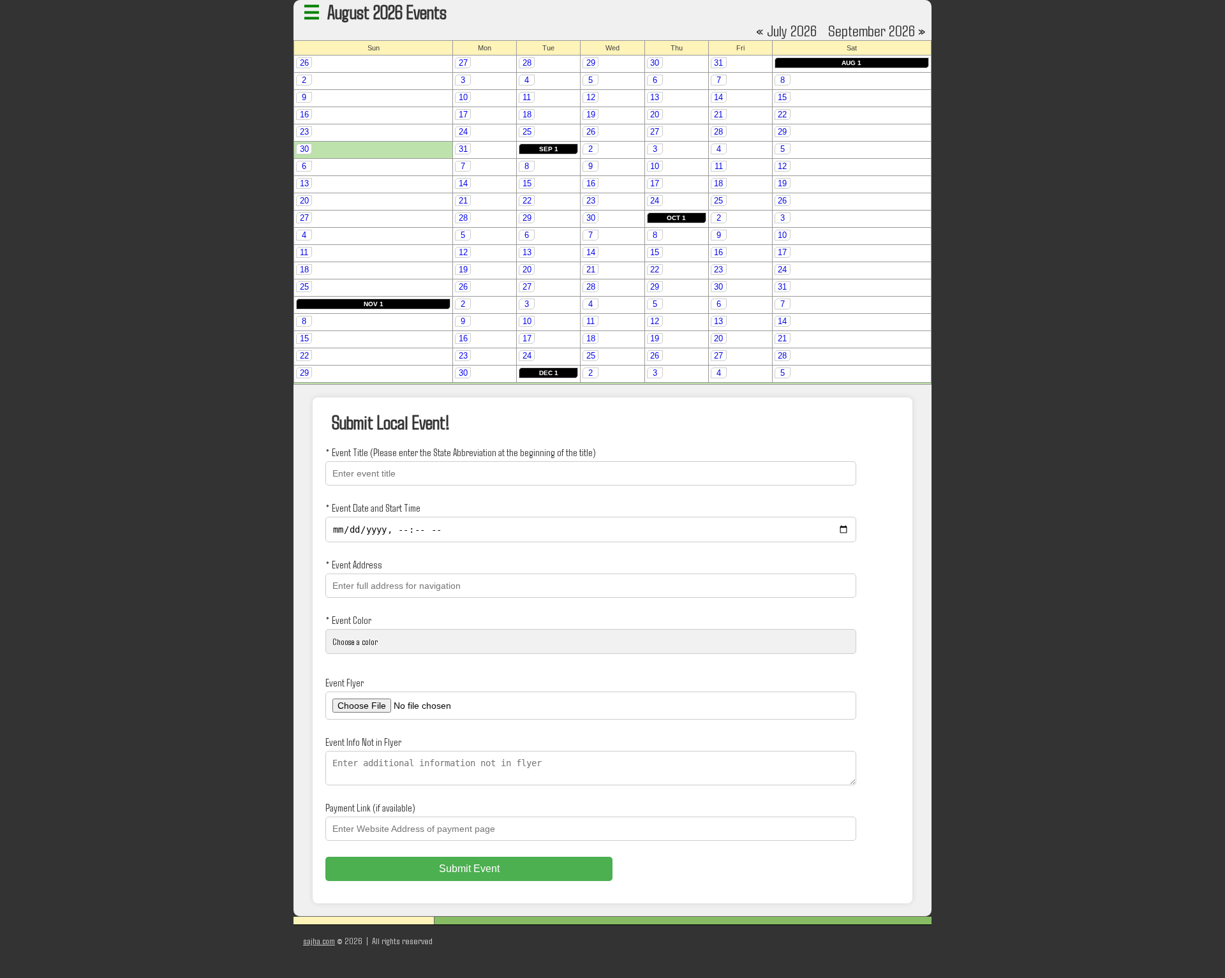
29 (590, 63)
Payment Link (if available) (370, 807)
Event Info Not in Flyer (363, 742)
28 (527, 63)
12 (590, 97)
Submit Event (469, 868)
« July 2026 (786, 30)
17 (463, 114)
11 (527, 97)
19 (590, 114)
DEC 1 (548, 372)
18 (527, 114)
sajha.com (319, 940)
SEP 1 (548, 148)
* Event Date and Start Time (372, 507)
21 (718, 114)
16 (304, 114)
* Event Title (460, 452)
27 (463, 63)
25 (527, 132)
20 (654, 114)
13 (654, 97)
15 (782, 97)
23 (304, 132)
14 (718, 97)
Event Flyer (344, 682)
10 (463, 97)
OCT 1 (676, 217)
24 (463, 132)
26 (304, 63)
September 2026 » (876, 30)
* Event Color (348, 620)
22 (782, 114)
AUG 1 (851, 62)
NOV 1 (373, 303)
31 (718, 63)
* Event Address (353, 564)
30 (654, 63)
